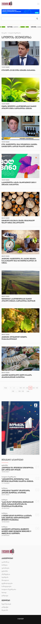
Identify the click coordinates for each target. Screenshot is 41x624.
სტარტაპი (5, 577)
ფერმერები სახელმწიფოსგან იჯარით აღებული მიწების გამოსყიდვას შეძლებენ (18, 300)
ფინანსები (5, 568)
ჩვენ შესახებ (6, 604)
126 (13, 391)
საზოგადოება (6, 586)
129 (23, 391)
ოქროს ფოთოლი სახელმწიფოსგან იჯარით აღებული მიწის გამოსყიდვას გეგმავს (19, 107)
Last (28, 391)
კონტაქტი (5, 607)
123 (30, 388)
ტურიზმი (5, 571)
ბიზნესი (5, 565)
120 (20, 388)
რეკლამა (5, 610)
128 (19, 391)
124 (33, 388)
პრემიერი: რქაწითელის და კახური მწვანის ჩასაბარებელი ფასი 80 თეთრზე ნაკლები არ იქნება (19, 261)
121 (24, 388)
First (5, 388)
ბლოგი (4, 592)
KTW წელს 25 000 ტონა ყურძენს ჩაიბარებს (18, 70)
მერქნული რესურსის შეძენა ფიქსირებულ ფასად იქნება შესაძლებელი (18, 222)
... (17, 388)
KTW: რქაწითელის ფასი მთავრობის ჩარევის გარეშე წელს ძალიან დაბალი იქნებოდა (19, 145)
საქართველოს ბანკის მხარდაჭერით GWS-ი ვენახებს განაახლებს (19, 183)
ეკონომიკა (5, 562)
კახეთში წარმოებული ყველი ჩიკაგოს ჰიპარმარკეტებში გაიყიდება (17, 376)
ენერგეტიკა (6, 574)
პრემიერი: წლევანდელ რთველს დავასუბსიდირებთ (14, 338)
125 (37, 388)
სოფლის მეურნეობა (9, 589)
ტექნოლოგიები (7, 583)
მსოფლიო (5, 580)
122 (27, 388)
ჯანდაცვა (5, 595)
